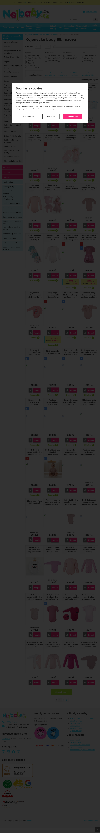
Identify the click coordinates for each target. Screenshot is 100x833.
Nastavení (51, 116)
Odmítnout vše (28, 116)
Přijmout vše (73, 116)
